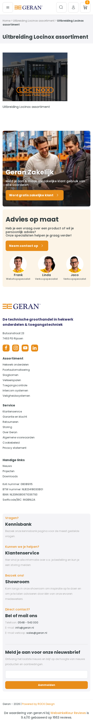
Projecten (8, 471)
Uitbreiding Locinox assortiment (34, 20)
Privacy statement (14, 448)
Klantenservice (12, 411)
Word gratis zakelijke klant (31, 195)
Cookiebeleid (11, 442)
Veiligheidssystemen (16, 396)
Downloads (10, 476)
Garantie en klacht (15, 417)
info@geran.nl (24, 627)
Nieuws (7, 466)
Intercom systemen (15, 390)
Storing (7, 427)
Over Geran (10, 432)
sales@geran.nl (36, 633)
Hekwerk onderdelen (16, 364)
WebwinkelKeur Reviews (68, 713)
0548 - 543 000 (28, 622)
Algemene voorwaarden (19, 437)
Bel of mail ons (21, 616)
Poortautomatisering (16, 370)
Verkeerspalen (12, 380)
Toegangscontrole (15, 385)
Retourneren (10, 422)
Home (6, 20)
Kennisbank (18, 524)
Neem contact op (23, 246)
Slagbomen (10, 375)
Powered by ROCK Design (38, 704)
